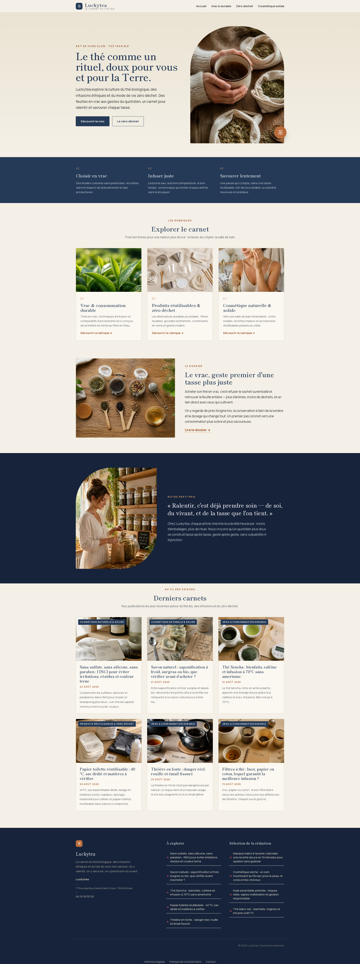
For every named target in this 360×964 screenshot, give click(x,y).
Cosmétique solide (271, 6)
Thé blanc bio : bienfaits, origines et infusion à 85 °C (256, 911)
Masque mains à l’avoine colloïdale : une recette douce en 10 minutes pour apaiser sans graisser (258, 857)
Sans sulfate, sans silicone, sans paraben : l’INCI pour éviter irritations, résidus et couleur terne (194, 857)
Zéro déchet (244, 6)
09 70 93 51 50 (85, 896)
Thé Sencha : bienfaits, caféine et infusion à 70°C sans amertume (192, 892)
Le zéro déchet (128, 121)
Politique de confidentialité (185, 961)
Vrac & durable (221, 6)
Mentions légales (154, 961)
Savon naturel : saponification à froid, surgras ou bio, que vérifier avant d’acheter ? (194, 876)
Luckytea (82, 879)
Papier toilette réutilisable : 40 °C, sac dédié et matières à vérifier (194, 907)
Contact (211, 961)
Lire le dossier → (197, 430)
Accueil (201, 6)
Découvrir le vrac (92, 121)
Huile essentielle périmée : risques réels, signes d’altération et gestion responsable (256, 894)
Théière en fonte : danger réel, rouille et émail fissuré (194, 922)
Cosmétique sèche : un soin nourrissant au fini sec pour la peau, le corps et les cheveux (258, 876)
